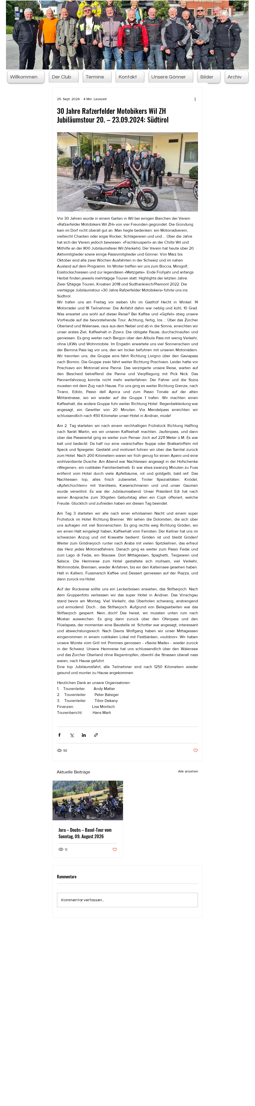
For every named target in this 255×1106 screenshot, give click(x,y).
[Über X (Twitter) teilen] (71, 735)
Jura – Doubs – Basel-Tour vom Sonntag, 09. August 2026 (85, 833)
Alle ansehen (188, 771)
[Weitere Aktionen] (195, 99)
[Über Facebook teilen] (59, 735)
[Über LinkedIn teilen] (83, 735)
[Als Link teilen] (96, 735)
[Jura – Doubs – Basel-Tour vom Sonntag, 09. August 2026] (88, 800)
